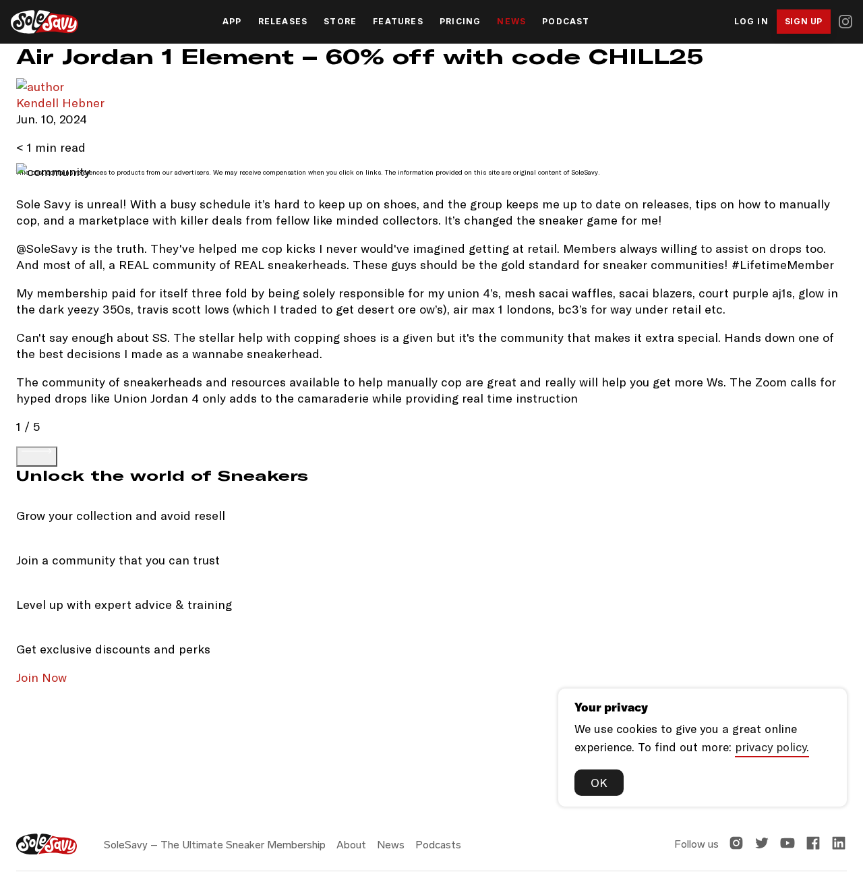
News (511, 22)
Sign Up (804, 21)
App (232, 22)
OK (599, 782)
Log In (751, 22)
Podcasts (438, 844)
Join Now (41, 677)
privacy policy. (772, 746)
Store (340, 22)
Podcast (565, 22)
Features (398, 22)
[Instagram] (845, 21)
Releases (283, 22)
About (351, 844)
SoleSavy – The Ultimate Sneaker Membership (215, 844)
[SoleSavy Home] (44, 22)
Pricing (460, 22)
